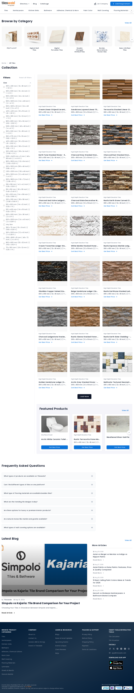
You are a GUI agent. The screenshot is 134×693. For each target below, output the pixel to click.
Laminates (5, 667)
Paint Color (6, 655)
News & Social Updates (63, 638)
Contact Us (32, 638)
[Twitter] (114, 649)
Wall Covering (7, 659)
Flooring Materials (8, 663)
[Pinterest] (117, 649)
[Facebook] (110, 649)
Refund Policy (87, 638)
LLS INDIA (28, 687)
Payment (85, 646)
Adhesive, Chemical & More (12, 652)
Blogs (57, 634)
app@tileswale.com (119, 653)
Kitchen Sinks (7, 644)
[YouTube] (125, 649)
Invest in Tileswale (35, 646)
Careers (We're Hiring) (36, 642)
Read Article (7, 613)
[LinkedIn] (121, 649)
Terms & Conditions (89, 649)
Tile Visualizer (114, 640)
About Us (31, 634)
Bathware (5, 648)
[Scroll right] (132, 40)
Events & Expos (60, 646)
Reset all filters (25, 78)
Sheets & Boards (8, 670)
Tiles (3, 636)
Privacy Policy (87, 634)
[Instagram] (129, 649)
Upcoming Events (61, 642)
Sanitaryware (6, 640)
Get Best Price (54, 447)
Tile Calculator (114, 636)
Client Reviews (60, 649)
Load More (84, 396)
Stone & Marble (7, 674)
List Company (102, 4)
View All (128, 23)
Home (4, 63)
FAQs (57, 653)
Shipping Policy (87, 642)
